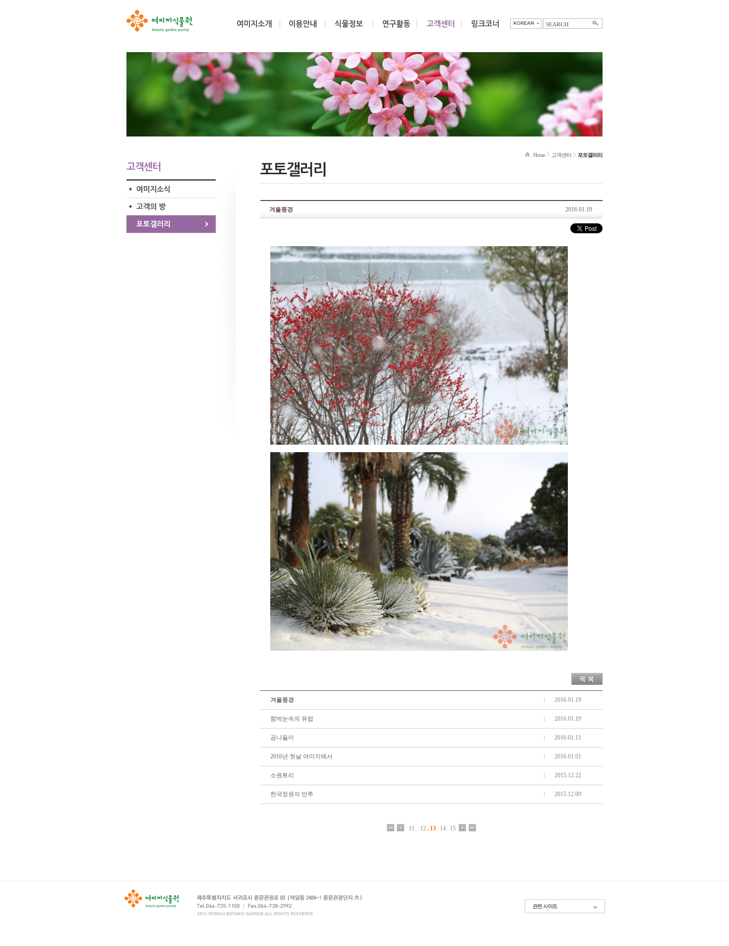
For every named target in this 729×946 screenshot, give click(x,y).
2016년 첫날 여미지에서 (301, 756)
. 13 (431, 828)
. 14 (441, 828)
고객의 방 (171, 206)
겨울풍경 (282, 699)
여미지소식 (171, 189)
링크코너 (485, 30)
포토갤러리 (171, 224)
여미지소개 (254, 30)
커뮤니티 (440, 30)
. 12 (421, 828)
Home (539, 155)
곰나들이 (282, 737)
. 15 (451, 828)
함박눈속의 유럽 (291, 718)
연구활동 (396, 30)
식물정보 (348, 30)
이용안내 (302, 30)
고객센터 (561, 155)
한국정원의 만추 (291, 794)
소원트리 (282, 775)
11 (412, 828)
